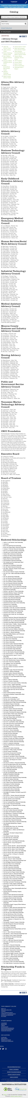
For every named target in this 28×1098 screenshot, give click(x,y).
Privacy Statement (14, 1069)
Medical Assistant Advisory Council (7, 76)
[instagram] (6, 1049)
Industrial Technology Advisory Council (7, 73)
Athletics (6, 7)
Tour (10, 7)
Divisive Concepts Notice (14, 1074)
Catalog (9, 5)
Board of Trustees (18, 64)
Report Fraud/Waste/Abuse (14, 1072)
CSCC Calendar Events (7, 1012)
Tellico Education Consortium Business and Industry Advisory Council (20, 53)
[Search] (25, 23)
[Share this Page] (22, 36)
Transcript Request (6, 1030)
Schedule (14, 5)
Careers (3, 1011)
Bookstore (4, 1024)
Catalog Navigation (7, 31)
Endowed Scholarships (19, 65)
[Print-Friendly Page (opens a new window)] (24, 36)
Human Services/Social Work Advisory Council (6, 68)
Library (24, 5)
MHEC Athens (4, 1038)
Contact (14, 7)
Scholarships (4, 1026)
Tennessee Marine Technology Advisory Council (19, 57)
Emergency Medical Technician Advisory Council (7, 62)
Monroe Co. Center (6, 1039)
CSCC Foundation (18, 60)
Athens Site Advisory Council (7, 47)
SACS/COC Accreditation (7, 1015)
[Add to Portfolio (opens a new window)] (20, 36)
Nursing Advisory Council (20, 46)
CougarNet (4, 5)
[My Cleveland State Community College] (14, 2)
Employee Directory (6, 1009)
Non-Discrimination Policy (14, 1066)
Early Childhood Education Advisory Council (7, 57)
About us (3, 1008)
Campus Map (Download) (7, 1041)
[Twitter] (3, 1049)
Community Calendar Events (8, 1013)
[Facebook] (0, 1049)
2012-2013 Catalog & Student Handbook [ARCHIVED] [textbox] (13, 17)
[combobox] (14, 17)
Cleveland (4, 1037)
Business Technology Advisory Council (7, 53)
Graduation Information (7, 1029)
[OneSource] (20, 1089)
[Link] (26, 2)
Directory (19, 5)
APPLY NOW (20, 7)
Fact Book (3, 1016)
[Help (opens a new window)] (26, 36)
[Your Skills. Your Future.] (7, 1089)
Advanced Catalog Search (6, 28)
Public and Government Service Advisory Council (19, 49)
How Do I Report (14, 1077)
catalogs (5, 1094)
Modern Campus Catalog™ (16, 1096)
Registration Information (7, 1028)
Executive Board (18, 62)
